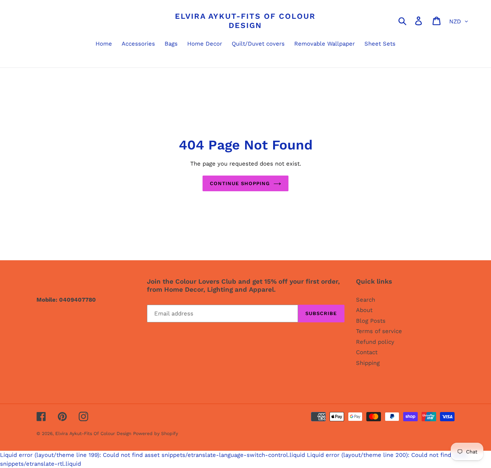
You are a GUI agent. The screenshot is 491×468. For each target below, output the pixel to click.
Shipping (368, 363)
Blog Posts (371, 320)
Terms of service (379, 331)
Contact (366, 352)
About (364, 310)
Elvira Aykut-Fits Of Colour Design (245, 20)
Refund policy (375, 341)
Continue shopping (240, 183)
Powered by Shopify (155, 433)
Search (365, 299)
